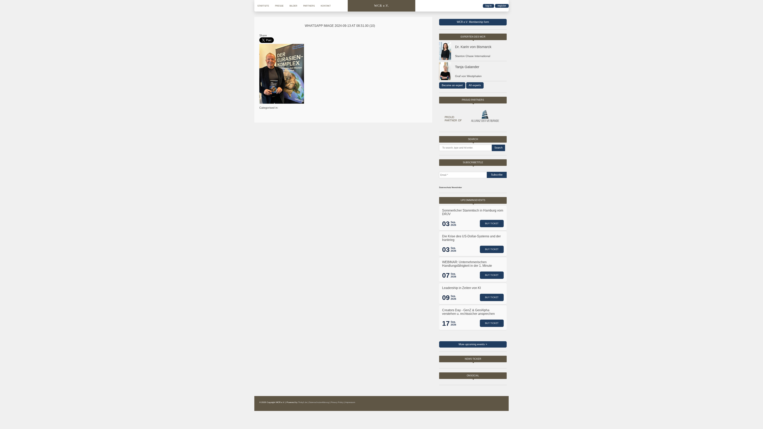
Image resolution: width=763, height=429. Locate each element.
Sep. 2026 (453, 223)
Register (502, 5)
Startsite (263, 6)
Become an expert (452, 85)
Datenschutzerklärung (319, 402)
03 (446, 223)
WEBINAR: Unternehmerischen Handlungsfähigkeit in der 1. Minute (467, 263)
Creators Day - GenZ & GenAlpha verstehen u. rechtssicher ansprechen (468, 311)
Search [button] (498, 147)
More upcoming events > (473, 344)
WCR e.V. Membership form (473, 21)
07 (446, 275)
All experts (475, 85)
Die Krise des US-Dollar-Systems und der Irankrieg (471, 238)
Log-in (488, 5)
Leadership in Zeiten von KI (461, 288)
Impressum (350, 402)
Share (263, 35)
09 (446, 297)
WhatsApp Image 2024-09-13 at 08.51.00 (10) (340, 25)
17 (446, 323)
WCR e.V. (381, 5)
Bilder (293, 6)
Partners (309, 6)
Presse (279, 6)
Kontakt (326, 6)
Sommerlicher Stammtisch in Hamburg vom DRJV (472, 212)
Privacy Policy (337, 402)
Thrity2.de (302, 402)
